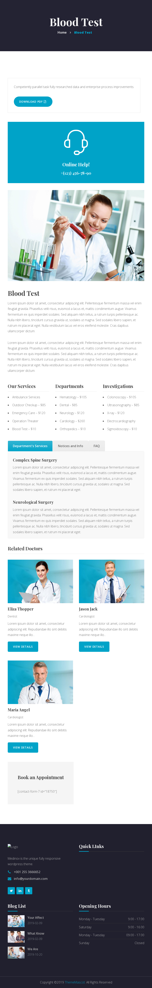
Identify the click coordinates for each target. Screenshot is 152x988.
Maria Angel (19, 709)
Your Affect (36, 917)
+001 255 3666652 (27, 872)
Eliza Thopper (21, 608)
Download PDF (31, 101)
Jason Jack (88, 608)
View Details (23, 646)
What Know (36, 933)
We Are (33, 949)
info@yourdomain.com (31, 878)
